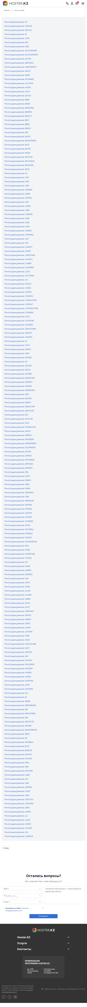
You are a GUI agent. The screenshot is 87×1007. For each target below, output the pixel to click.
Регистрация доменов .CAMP (17, 194)
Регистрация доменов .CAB (16, 177)
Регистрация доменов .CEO (17, 239)
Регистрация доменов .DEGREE (18, 374)
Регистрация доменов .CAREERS (19, 214)
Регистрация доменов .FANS (17, 484)
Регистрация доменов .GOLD (17, 603)
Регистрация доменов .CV (16, 341)
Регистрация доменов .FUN (17, 545)
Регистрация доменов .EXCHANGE (19, 460)
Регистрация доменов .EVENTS (18, 455)
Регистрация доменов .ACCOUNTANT (21, 50)
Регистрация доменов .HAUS (17, 640)
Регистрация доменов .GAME (17, 566)
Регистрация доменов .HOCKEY (18, 660)
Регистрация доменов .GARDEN (18, 574)
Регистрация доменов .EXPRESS (18, 468)
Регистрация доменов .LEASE (17, 791)
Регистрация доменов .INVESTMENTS (21, 730)
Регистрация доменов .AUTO (17, 91)
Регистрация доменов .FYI (16, 562)
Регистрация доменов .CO (16, 279)
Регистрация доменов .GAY (16, 578)
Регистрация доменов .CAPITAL (18, 198)
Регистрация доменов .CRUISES (18, 337)
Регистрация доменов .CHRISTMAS (20, 255)
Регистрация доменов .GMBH (18, 599)
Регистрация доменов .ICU (16, 693)
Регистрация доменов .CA (16, 173)
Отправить (43, 916)
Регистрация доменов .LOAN (17, 820)
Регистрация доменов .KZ (16, 22)
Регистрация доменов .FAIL (17, 472)
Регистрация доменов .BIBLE (17, 124)
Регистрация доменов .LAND (17, 775)
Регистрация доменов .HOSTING (19, 689)
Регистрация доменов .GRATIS (18, 615)
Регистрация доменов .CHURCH (19, 259)
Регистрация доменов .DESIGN (18, 386)
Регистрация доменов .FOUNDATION (21, 541)
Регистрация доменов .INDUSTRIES (20, 713)
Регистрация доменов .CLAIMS (18, 263)
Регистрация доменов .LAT (16, 779)
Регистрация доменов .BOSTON (19, 157)
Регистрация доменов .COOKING (19, 312)
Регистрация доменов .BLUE (17, 144)
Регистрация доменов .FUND (17, 550)
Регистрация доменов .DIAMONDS (20, 390)
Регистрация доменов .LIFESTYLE (19, 799)
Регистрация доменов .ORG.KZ (18, 30)
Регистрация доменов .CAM (17, 185)
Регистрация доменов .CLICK (17, 271)
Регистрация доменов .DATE (17, 353)
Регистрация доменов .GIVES (17, 586)
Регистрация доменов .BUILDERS (19, 165)
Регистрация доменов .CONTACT (19, 304)
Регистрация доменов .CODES (18, 288)
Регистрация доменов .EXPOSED (19, 464)
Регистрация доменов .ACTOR (18, 59)
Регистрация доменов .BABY (17, 99)
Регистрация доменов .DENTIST (18, 382)
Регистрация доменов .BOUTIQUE (19, 161)
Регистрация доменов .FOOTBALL (19, 529)
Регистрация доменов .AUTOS (18, 95)
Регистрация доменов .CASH (17, 226)
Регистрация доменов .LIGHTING (19, 803)
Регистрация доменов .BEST (17, 120)
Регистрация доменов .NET (16, 42)
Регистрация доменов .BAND (17, 104)
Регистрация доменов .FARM (17, 488)
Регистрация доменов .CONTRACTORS (21, 308)
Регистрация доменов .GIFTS (17, 582)
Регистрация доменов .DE (16, 361)
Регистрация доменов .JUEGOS (18, 754)
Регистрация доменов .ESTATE (18, 451)
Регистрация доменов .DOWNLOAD (20, 427)
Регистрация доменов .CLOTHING (19, 275)
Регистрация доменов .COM (17, 38)
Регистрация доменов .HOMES (18, 672)
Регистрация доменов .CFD (16, 243)
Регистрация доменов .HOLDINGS (19, 664)
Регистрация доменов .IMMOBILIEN (20, 705)
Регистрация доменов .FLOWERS (19, 521)
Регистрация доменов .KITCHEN (19, 771)
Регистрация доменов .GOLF (17, 607)
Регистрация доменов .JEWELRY (18, 750)
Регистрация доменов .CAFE (17, 181)
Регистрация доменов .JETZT (17, 746)
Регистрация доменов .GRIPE (17, 623)
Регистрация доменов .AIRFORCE (19, 63)
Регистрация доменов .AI (16, 34)
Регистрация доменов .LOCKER (18, 828)
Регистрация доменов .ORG (17, 46)
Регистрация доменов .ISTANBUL (19, 742)
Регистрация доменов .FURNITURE (20, 554)
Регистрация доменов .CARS (17, 218)
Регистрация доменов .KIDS (17, 762)
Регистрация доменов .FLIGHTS (18, 513)
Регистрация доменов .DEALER (18, 365)
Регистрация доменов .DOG (17, 423)
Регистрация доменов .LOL (16, 832)
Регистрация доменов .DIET (17, 394)
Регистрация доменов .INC (16, 709)
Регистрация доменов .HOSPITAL (19, 681)
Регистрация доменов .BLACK (17, 136)
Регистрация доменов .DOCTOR (19, 419)
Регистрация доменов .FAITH (17, 476)
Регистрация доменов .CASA (17, 222)
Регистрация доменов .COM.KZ (18, 26)
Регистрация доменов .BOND (17, 153)
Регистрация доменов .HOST (17, 685)
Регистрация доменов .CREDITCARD (20, 329)
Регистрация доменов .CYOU (17, 345)
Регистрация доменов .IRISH (17, 734)
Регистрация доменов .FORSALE (19, 533)
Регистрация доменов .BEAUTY (18, 116)
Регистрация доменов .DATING (18, 357)
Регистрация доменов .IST (16, 738)
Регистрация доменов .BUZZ (17, 169)
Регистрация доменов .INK (16, 717)
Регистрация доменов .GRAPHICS (19, 611)
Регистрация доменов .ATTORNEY (19, 79)
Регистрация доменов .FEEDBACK (19, 492)
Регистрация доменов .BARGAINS (19, 108)
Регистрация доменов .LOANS (18, 824)
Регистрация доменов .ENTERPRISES (20, 443)
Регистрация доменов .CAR (16, 202)
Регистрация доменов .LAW (17, 783)
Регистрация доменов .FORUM (18, 537)
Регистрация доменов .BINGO (18, 128)
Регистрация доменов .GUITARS (19, 631)
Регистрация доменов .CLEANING (19, 267)
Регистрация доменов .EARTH (18, 431)
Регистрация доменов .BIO (16, 132)
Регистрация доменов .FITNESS (18, 509)
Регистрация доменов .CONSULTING (21, 300)
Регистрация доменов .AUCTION (19, 83)
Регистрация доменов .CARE (17, 210)
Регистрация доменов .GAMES (18, 570)
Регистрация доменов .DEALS (17, 370)
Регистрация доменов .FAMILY (18, 480)
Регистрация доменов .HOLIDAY (19, 668)
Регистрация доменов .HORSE (18, 676)
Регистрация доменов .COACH (18, 284)
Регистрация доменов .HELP (17, 648)
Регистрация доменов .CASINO (18, 230)
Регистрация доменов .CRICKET (18, 333)
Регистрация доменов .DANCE (18, 349)
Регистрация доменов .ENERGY (18, 435)
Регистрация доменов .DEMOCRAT (20, 378)
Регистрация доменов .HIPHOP (18, 652)
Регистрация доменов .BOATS (18, 149)
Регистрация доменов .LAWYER (18, 787)
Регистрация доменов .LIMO (17, 807)
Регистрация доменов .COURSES (19, 325)
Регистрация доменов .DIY (16, 415)
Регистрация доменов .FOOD (17, 525)
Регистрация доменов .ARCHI (17, 71)
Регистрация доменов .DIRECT (18, 402)
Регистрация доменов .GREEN (18, 619)
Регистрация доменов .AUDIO (18, 87)
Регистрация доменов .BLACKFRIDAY (20, 140)
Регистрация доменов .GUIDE (18, 627)
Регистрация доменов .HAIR (17, 636)
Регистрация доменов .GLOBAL (18, 595)
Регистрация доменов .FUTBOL (18, 558)
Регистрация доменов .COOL (17, 316)
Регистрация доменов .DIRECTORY (20, 406)
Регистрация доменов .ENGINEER (19, 439)
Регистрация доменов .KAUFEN (18, 758)
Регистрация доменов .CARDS (18, 206)
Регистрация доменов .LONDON (19, 836)
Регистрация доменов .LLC (16, 816)
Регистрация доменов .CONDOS (19, 296)
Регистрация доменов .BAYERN (18, 112)
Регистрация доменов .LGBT (17, 795)
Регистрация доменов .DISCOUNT (19, 410)
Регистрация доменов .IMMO (17, 701)
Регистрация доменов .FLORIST (18, 517)
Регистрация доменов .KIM (16, 766)
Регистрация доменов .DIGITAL (18, 398)
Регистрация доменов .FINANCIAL (19, 500)
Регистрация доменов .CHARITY (18, 247)
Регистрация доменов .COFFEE (18, 292)
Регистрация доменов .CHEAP (18, 251)
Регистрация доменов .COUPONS (19, 320)
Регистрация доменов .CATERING (19, 234)
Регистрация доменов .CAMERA (18, 189)
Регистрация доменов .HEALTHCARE (20, 644)
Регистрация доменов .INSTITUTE (19, 721)
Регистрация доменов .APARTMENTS (21, 67)
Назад (6, 848)
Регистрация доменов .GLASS (17, 590)
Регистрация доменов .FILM (17, 496)
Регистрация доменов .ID (16, 697)
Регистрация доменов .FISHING (18, 505)
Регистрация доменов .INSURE (18, 726)
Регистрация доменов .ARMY (17, 75)
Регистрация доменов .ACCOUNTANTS (21, 54)
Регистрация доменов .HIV (16, 656)
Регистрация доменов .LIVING (18, 811)
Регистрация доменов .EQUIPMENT (20, 447)
